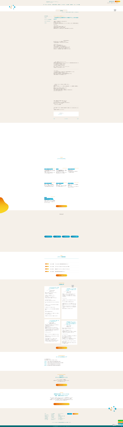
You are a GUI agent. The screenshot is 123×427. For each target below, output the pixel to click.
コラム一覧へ (66, 118)
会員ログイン (70, 413)
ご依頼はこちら (117, 1)
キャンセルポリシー (53, 418)
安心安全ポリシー (53, 419)
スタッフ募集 (78, 4)
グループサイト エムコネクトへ (61, 404)
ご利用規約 (52, 417)
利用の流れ (59, 4)
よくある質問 (67, 4)
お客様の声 (71, 4)
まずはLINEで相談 (120, 420)
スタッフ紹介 (63, 4)
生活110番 (60, 422)
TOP (43, 4)
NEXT (78, 118)
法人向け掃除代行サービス (61, 418)
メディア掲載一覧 (61, 275)
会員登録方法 (46, 418)
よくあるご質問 (74, 236)
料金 (46, 4)
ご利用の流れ (66, 236)
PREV (54, 118)
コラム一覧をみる (61, 206)
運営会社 (59, 414)
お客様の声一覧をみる (61, 347)
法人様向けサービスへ (61, 384)
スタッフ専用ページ (60, 419)
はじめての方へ (49, 4)
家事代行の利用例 (54, 4)
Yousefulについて (48, 236)
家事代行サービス (64, 422)
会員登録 (76, 413)
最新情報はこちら (120, 423)
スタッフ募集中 (120, 422)
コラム (74, 4)
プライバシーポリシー (61, 413)
